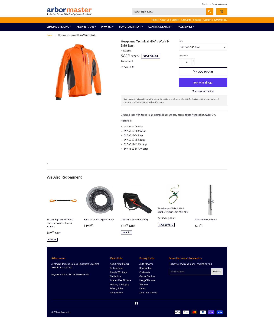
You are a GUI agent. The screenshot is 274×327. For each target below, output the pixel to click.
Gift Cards (186, 19)
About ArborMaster (119, 264)
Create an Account (219, 4)
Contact (207, 19)
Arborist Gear (85, 26)
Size (181, 41)
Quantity (183, 55)
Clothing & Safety (159, 26)
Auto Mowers (146, 264)
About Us (164, 19)
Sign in (205, 4)
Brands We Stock (118, 272)
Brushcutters (145, 268)
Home (154, 19)
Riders (142, 288)
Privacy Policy (116, 288)
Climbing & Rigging (58, 26)
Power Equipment (130, 26)
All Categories (116, 268)
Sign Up (217, 271)
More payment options (203, 91)
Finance (197, 19)
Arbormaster (65, 312)
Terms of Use (116, 292)
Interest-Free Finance (120, 280)
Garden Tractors (147, 276)
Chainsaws (144, 272)
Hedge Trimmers (147, 280)
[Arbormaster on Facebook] (136, 303)
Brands (175, 19)
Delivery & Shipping (119, 284)
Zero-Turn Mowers (148, 292)
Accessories (185, 26)
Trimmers (143, 284)
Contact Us (115, 276)
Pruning (106, 26)
